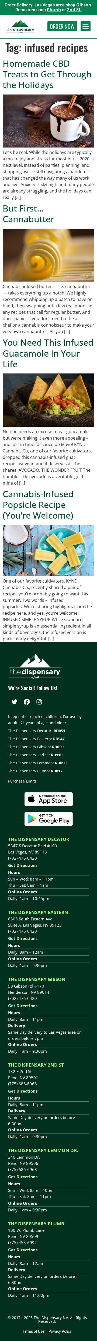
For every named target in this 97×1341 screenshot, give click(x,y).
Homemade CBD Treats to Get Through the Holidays (47, 74)
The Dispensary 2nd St (36, 1065)
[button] (86, 26)
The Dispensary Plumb (36, 1224)
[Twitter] (14, 702)
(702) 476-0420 (22, 858)
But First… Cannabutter (28, 213)
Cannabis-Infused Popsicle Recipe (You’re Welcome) (38, 504)
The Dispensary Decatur (38, 839)
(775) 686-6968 (22, 1083)
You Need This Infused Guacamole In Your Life (48, 353)
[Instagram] (39, 702)
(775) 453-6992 (22, 1242)
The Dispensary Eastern (38, 912)
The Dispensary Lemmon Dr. (43, 1150)
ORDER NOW (62, 26)
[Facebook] (26, 702)
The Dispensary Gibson (36, 979)
